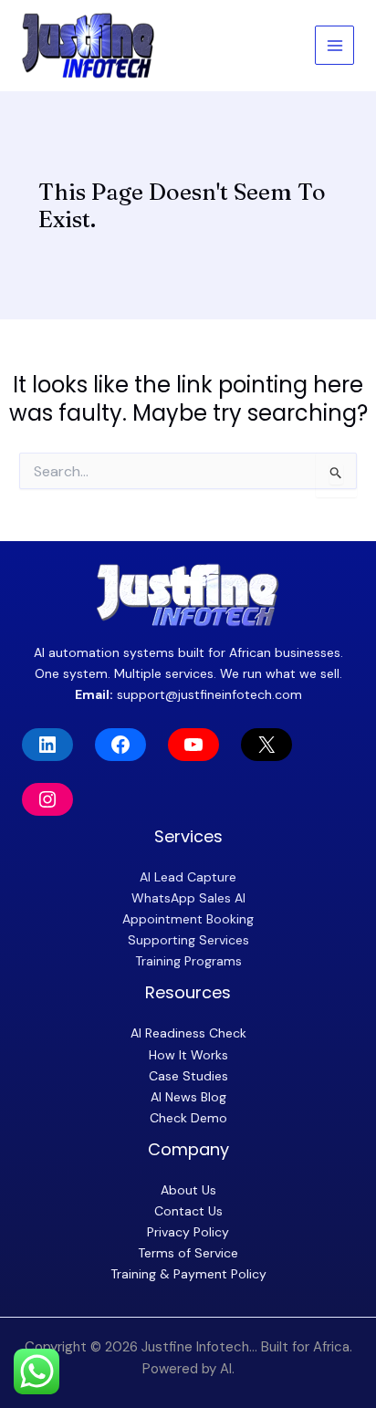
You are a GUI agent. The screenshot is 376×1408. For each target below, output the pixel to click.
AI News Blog (188, 1097)
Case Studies (188, 1076)
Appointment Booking (188, 919)
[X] (266, 744)
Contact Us (188, 1211)
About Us (188, 1190)
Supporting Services (188, 940)
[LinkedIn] (47, 744)
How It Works (188, 1055)
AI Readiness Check (188, 1033)
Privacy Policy (188, 1232)
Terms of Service (188, 1253)
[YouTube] (193, 744)
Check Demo (188, 1118)
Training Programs (188, 961)
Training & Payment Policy (188, 1274)
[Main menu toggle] (334, 45)
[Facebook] (120, 744)
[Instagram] (47, 799)
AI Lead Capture (188, 877)
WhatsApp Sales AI (188, 898)
